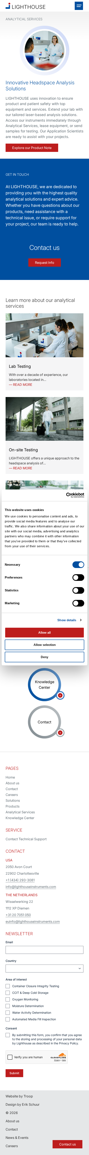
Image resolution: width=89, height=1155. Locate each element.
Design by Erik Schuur (23, 1104)
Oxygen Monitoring (25, 999)
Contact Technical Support (26, 839)
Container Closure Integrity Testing (35, 986)
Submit (14, 1073)
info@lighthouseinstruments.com (31, 887)
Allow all (44, 632)
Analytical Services (20, 812)
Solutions (13, 800)
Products (12, 806)
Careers (12, 795)
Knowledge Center (44, 685)
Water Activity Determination (31, 1012)
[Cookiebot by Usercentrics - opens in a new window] (66, 495)
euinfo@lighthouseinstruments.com (33, 921)
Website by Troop (19, 1096)
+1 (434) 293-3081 (20, 880)
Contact (44, 722)
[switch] (78, 577)
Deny (44, 657)
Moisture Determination (28, 1006)
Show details (66, 620)
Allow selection (45, 645)
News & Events (17, 1138)
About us (12, 783)
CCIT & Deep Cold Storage (30, 992)
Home (10, 777)
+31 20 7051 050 (18, 915)
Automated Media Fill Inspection (34, 1019)
